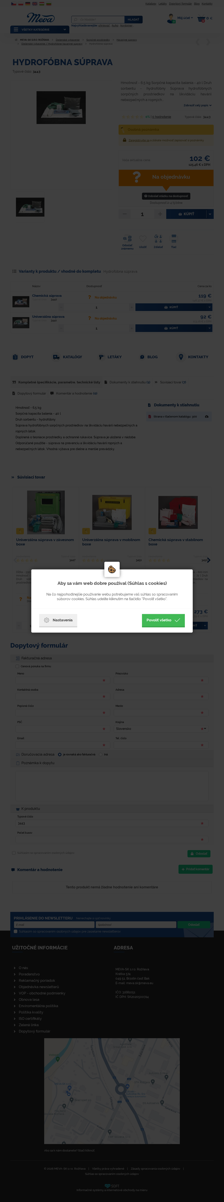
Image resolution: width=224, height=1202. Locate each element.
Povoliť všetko (159, 620)
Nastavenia (63, 620)
